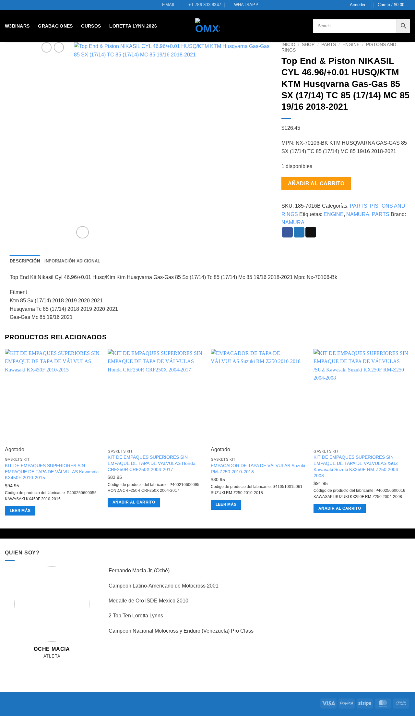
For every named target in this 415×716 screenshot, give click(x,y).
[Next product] (47, 47)
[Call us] (59, 664)
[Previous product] (59, 47)
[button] (357, 5)
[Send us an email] (52, 664)
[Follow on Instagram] (44, 664)
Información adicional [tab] (72, 261)
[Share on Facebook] (287, 232)
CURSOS (91, 26)
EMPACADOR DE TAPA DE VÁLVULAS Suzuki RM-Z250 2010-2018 (258, 468)
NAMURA (357, 214)
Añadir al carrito (316, 183)
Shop (308, 44)
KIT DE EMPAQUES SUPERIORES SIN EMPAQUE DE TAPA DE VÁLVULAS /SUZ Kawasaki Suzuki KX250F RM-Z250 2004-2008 (357, 466)
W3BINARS (17, 26)
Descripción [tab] (25, 261)
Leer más (20, 511)
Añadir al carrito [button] (134, 502)
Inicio (288, 44)
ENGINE (351, 44)
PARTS (328, 44)
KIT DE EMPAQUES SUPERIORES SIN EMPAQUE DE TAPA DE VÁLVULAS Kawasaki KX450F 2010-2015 (52, 471)
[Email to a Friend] (310, 232)
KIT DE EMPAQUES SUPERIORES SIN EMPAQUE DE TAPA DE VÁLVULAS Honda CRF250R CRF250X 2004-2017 (152, 463)
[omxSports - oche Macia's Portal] (207, 26)
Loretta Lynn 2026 (133, 26)
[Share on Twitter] (299, 232)
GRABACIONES (55, 26)
